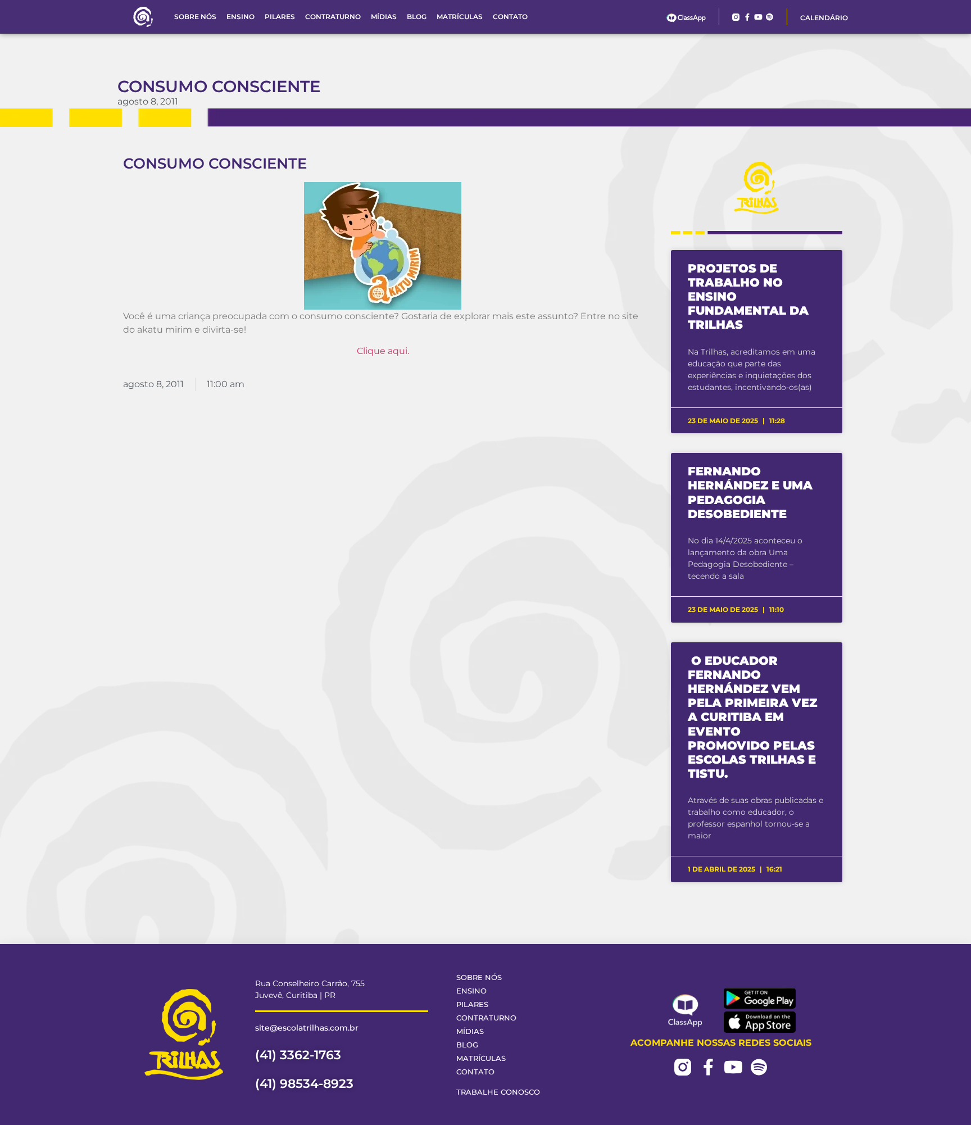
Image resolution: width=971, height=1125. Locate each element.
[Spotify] (769, 17)
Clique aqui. (383, 351)
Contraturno (333, 16)
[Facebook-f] (747, 17)
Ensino (240, 16)
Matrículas (460, 16)
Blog (416, 16)
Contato (510, 16)
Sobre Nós (195, 16)
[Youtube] (758, 17)
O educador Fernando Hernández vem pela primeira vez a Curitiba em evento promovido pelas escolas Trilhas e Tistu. (752, 717)
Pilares (280, 16)
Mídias (384, 16)
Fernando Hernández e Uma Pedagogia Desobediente (750, 492)
